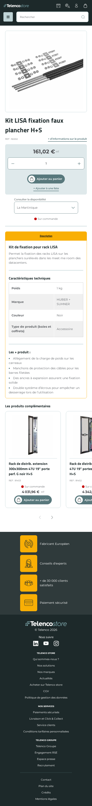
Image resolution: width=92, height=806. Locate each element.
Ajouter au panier (49, 178)
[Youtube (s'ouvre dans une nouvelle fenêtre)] (46, 643)
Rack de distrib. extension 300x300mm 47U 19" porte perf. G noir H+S (29, 468)
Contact (46, 779)
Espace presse (46, 759)
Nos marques (46, 672)
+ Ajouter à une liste (46, 188)
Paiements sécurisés (46, 712)
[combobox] (52, 17)
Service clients (46, 725)
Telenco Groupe (46, 746)
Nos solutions (46, 665)
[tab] (46, 235)
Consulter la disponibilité (30, 199)
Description (46, 236)
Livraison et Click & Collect (46, 718)
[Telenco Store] (16, 5)
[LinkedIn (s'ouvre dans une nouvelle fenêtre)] (35, 643)
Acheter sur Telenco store (46, 684)
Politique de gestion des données (46, 697)
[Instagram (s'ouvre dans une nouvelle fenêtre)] (56, 643)
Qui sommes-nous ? (46, 659)
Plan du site (46, 786)
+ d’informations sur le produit (67, 138)
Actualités (46, 678)
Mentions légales (46, 798)
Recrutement (46, 765)
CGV (46, 691)
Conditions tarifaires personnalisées (46, 731)
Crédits (46, 792)
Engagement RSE (46, 752)
